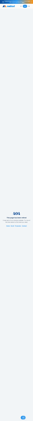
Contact (24, 226)
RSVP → (23, 2)
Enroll (12, 226)
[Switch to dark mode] (20, 6)
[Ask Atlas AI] (23, 417)
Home (8, 226)
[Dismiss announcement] (31, 2)
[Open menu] (29, 6)
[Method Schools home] (8, 6)
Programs (18, 226)
